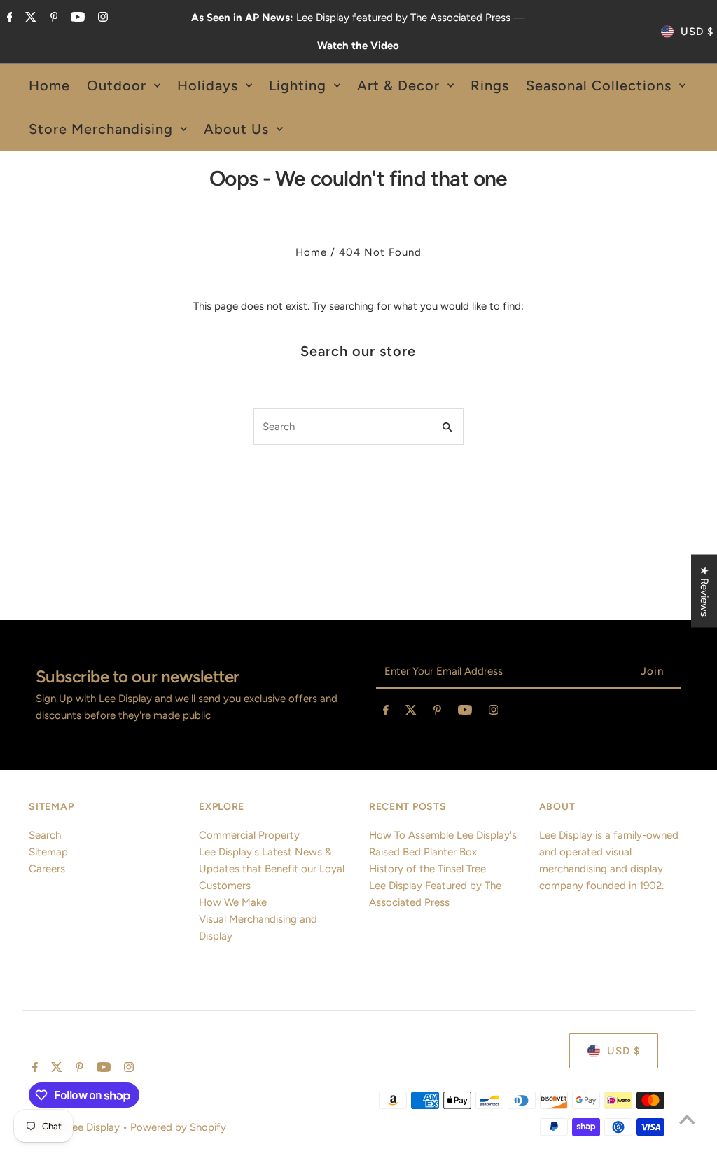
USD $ (697, 31)
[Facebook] (8, 18)
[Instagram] (101, 18)
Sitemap (48, 852)
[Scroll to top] (687, 1119)
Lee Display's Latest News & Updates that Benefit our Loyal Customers (271, 869)
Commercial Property (249, 835)
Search (45, 835)
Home (311, 252)
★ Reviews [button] (704, 591)
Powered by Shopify (178, 1127)
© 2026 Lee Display (76, 1127)
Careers (47, 868)
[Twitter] (29, 18)
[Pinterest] (52, 18)
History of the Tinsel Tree (427, 868)
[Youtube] (76, 18)
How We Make (233, 902)
